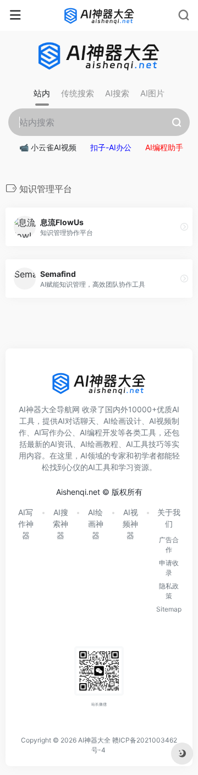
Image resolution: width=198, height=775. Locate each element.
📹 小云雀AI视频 (47, 147)
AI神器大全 (94, 740)
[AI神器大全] (99, 15)
